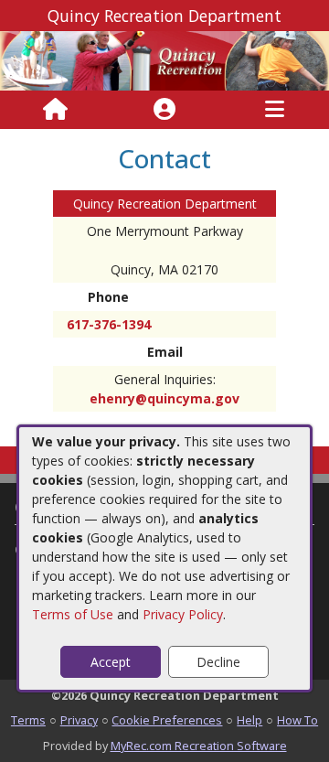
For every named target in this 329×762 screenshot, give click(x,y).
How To (297, 720)
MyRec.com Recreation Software (199, 745)
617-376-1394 (109, 324)
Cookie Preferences (166, 720)
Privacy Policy (183, 614)
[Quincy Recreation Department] (164, 59)
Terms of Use (72, 614)
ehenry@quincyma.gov (164, 398)
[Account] (164, 110)
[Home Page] (55, 110)
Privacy (79, 720)
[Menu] (274, 110)
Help (249, 720)
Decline (218, 662)
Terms (28, 720)
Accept (110, 662)
